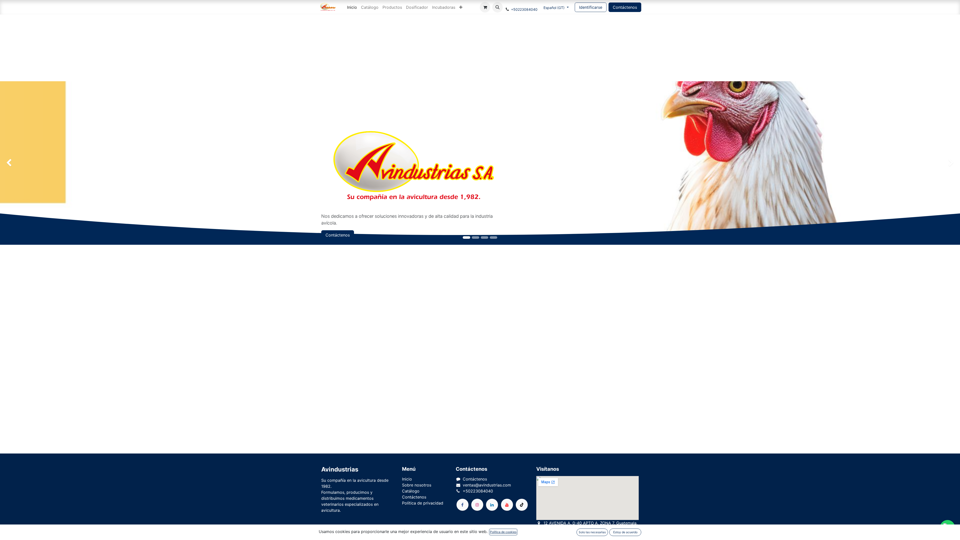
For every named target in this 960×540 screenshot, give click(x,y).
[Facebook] (462, 505)
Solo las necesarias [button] (592, 532)
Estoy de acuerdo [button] (625, 532)
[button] (497, 7)
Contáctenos (625, 7)
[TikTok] (522, 505)
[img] (38, 163)
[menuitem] (352, 7)
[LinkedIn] (492, 505)
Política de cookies (503, 532)
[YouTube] (507, 505)
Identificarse (590, 7)
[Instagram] (477, 505)
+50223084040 (524, 9)
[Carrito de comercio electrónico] (485, 7)
